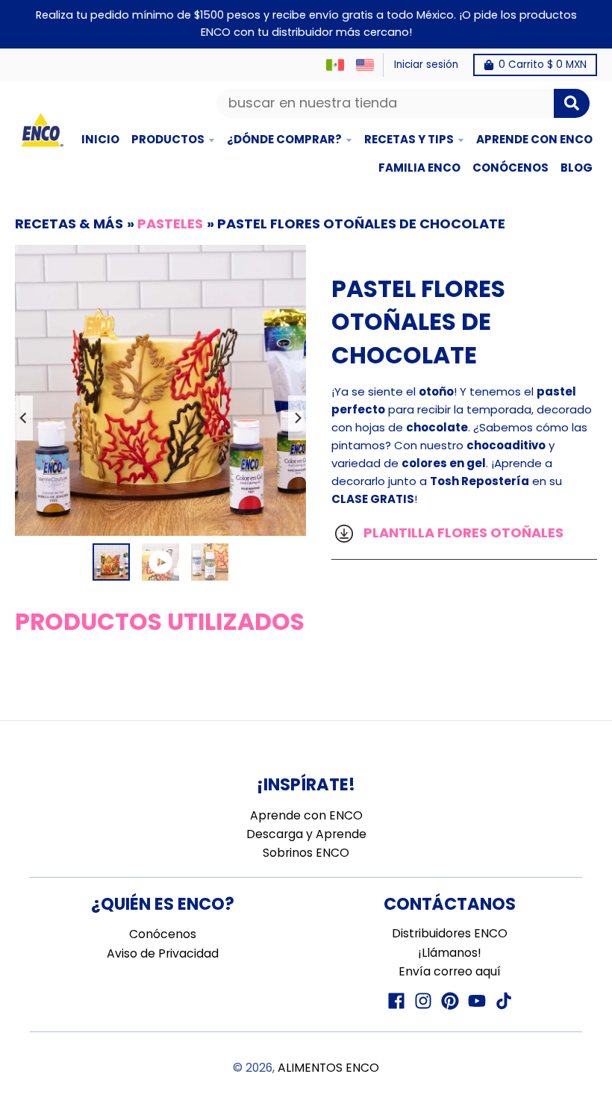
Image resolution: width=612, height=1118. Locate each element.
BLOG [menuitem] (577, 167)
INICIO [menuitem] (100, 139)
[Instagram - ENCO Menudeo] (423, 1001)
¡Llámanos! (449, 952)
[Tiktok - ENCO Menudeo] (504, 1001)
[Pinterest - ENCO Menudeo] (450, 1001)
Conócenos (162, 934)
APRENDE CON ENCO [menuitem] (534, 139)
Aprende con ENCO (306, 815)
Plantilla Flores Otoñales (461, 532)
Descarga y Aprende (306, 834)
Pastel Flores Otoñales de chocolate (361, 223)
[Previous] (24, 418)
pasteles (170, 223)
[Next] (297, 418)
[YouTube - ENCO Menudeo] (477, 1001)
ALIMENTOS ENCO (328, 1067)
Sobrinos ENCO (306, 852)
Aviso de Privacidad (163, 953)
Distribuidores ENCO (450, 933)
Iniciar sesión (426, 64)
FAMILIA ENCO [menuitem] (419, 167)
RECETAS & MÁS (69, 223)
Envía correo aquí (450, 971)
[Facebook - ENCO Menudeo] (396, 1001)
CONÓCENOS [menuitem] (510, 167)
